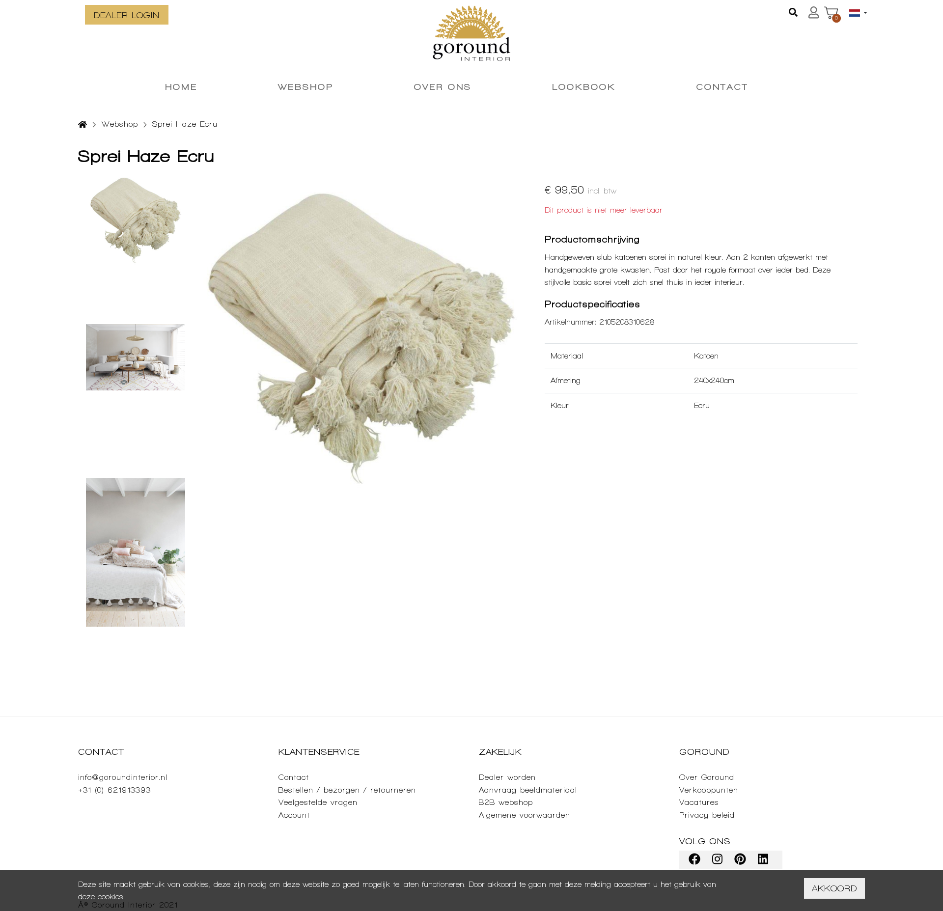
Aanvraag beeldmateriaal (528, 790)
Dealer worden (507, 777)
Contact (293, 777)
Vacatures (699, 802)
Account (294, 815)
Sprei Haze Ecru (185, 124)
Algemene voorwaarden (524, 815)
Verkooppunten (708, 790)
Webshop (120, 124)
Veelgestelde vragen (318, 802)
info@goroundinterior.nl (122, 777)
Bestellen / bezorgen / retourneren (347, 790)
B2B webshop (506, 802)
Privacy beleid (707, 815)
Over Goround (706, 777)
